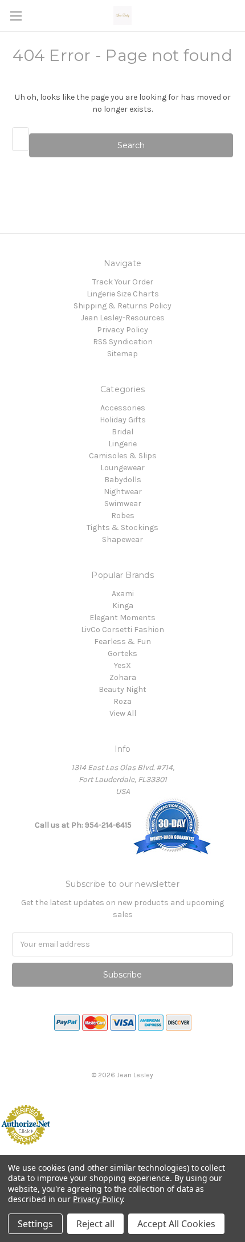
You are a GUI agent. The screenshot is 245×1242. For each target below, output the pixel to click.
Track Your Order (122, 282)
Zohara (122, 677)
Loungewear (122, 468)
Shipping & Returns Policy (123, 306)
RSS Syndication (123, 342)
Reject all (95, 1223)
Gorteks (122, 653)
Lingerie (122, 444)
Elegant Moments (122, 617)
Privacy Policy (122, 330)
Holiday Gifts (123, 420)
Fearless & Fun (122, 641)
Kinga (122, 605)
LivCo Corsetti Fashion (122, 629)
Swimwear (122, 503)
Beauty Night (122, 689)
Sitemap (122, 354)
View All (122, 713)
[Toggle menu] (15, 15)
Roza (122, 701)
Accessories (122, 408)
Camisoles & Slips (123, 456)
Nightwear (123, 491)
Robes (122, 515)
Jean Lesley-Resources (123, 318)
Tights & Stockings (122, 527)
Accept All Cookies (176, 1223)
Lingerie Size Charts (123, 294)
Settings (35, 1223)
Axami (123, 593)
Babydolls (122, 479)
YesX (122, 665)
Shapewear (122, 539)
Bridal (122, 432)
